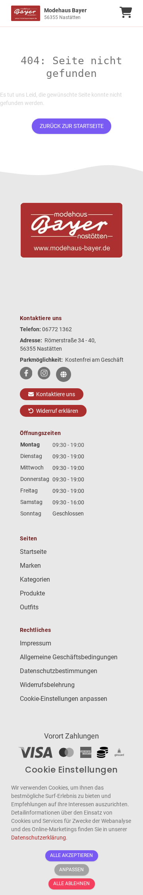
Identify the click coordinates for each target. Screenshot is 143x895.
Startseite (33, 551)
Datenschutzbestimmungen (58, 671)
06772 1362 (57, 329)
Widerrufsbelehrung (47, 685)
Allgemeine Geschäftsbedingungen (69, 657)
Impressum (35, 643)
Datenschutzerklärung (38, 837)
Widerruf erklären (56, 411)
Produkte (32, 593)
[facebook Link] (26, 374)
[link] (56, 13)
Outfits (29, 607)
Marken (30, 565)
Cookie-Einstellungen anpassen (63, 698)
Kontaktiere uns (55, 394)
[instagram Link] (44, 374)
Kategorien (35, 579)
